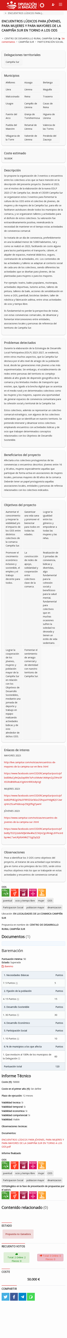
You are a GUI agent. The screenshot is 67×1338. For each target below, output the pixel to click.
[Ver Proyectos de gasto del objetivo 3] (5, 892)
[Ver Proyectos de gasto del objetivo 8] (24, 892)
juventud (7, 900)
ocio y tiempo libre (25, 900)
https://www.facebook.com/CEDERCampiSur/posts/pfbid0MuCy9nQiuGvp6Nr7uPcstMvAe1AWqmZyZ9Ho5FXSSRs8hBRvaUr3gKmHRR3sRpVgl (33, 777)
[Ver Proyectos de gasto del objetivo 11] (42, 892)
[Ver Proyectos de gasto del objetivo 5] (15, 892)
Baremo (8, 966)
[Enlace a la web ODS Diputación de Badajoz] (41, 4)
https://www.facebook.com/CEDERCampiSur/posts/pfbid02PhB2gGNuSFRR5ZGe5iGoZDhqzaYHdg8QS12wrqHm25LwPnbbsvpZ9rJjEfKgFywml (33, 800)
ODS (49, 900)
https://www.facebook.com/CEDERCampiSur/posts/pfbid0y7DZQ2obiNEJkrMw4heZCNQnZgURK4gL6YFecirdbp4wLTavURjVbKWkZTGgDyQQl (33, 833)
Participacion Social (13, 907)
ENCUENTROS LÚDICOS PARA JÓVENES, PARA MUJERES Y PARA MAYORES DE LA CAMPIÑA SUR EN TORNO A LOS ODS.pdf (33, 1143)
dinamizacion (54, 907)
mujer (41, 900)
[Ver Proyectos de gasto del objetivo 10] (33, 892)
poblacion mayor (35, 907)
